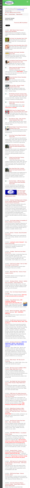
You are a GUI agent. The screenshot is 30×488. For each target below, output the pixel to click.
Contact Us (8, 12)
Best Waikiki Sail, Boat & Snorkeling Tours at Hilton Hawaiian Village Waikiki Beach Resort (15, 383)
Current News (12, 14)
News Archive (19, 14)
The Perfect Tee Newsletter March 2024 (18, 38)
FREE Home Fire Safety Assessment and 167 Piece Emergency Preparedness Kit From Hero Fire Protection (16, 395)
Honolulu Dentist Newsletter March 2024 (18, 45)
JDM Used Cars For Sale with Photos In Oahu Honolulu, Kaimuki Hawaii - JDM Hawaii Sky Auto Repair (15, 463)
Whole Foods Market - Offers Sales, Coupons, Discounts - (15, 312)
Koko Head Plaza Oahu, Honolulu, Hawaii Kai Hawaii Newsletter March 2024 (17, 146)
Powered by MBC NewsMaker (20, 22)
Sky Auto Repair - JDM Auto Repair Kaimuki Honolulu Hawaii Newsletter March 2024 (17, 182)
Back (6, 14)
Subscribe (13, 12)
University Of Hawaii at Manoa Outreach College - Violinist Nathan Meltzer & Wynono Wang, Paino (15, 484)
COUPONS (18, 12)
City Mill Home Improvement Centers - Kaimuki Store (16, 321)
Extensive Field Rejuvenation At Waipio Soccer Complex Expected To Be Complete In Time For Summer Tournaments (16, 201)
